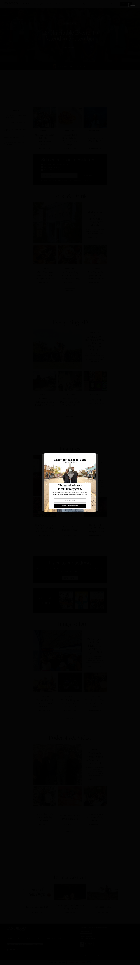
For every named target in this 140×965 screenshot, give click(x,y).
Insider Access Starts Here (70, 506)
